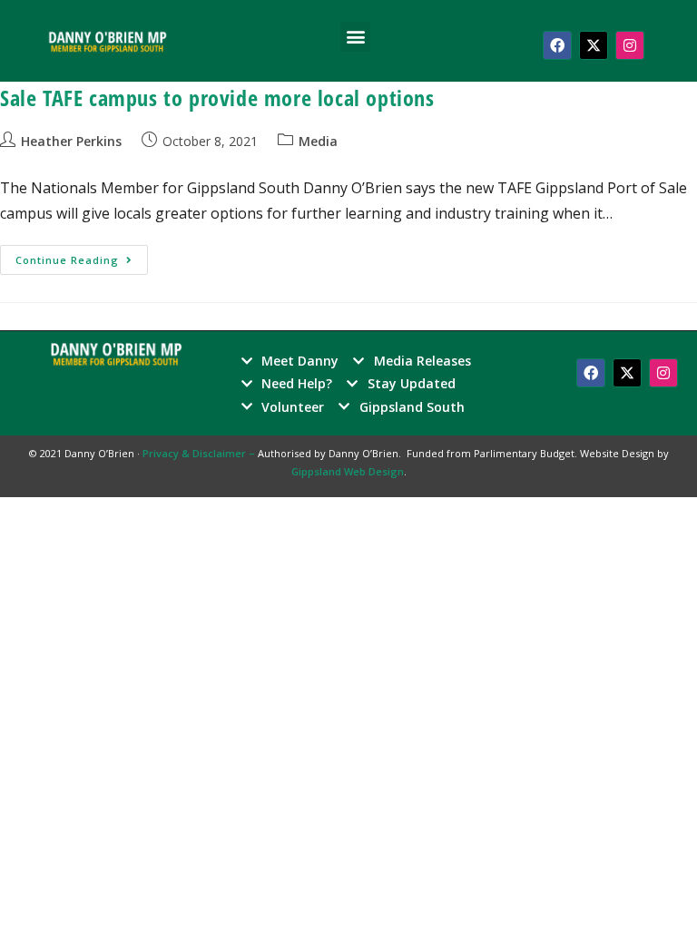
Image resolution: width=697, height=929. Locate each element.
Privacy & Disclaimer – (200, 453)
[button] (355, 37)
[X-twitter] (593, 45)
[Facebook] (557, 45)
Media (318, 141)
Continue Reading (81, 256)
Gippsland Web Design (347, 471)
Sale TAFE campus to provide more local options (217, 97)
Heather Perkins (71, 141)
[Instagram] (629, 45)
